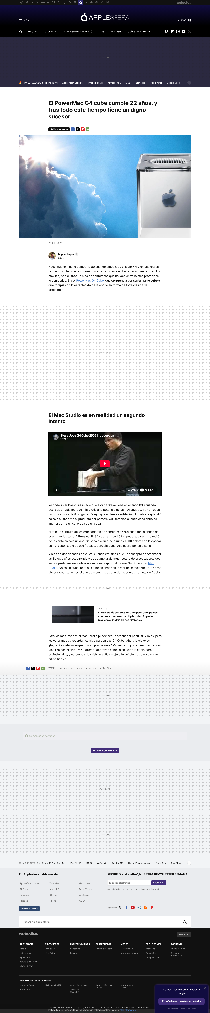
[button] (67, 254)
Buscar (185, 922)
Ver (106, 750)
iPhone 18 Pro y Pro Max (54, 863)
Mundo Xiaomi (26, 966)
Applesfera (105, 17)
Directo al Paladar (103, 948)
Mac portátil (85, 883)
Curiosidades (66, 668)
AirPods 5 (102, 863)
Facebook (73, 129)
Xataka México (27, 985)
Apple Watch (156, 83)
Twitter (189, 31)
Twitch (166, 31)
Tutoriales (54, 883)
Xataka (23, 948)
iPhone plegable (95, 83)
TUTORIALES (50, 31)
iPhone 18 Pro (51, 83)
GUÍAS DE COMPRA (139, 31)
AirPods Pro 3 (114, 83)
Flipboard (172, 31)
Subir (182, 934)
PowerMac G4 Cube (90, 280)
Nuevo (182, 20)
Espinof (73, 953)
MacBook (24, 900)
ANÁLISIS (116, 31)
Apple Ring (161, 863)
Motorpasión (127, 948)
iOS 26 (82, 900)
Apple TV (54, 889)
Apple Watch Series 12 (73, 83)
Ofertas (53, 895)
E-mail (87, 129)
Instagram (178, 31)
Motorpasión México (127, 986)
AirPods (24, 889)
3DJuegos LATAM (53, 985)
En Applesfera (104, 609)
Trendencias (152, 948)
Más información (128, 1010)
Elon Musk (141, 83)
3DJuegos (50, 948)
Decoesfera (151, 953)
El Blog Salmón (178, 948)
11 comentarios (60, 129)
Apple (79, 668)
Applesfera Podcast (30, 883)
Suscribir (158, 882)
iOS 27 (128, 83)
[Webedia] (28, 933)
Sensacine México (79, 985)
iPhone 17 (54, 900)
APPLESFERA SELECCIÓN (79, 31)
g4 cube (92, 668)
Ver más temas (29, 908)
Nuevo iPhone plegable (139, 863)
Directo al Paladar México (103, 986)
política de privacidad (149, 889)
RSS (145, 906)
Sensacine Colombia (75, 990)
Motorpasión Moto (130, 953)
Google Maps (173, 83)
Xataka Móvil (26, 953)
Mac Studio (107, 668)
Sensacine (75, 948)
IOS (102, 31)
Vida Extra (50, 953)
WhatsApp (84, 895)
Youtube (183, 31)
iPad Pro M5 (118, 863)
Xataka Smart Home (29, 961)
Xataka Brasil (26, 989)
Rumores (24, 895)
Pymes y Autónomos (176, 954)
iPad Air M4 (76, 863)
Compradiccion (153, 957)
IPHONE (32, 31)
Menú (27, 20)
